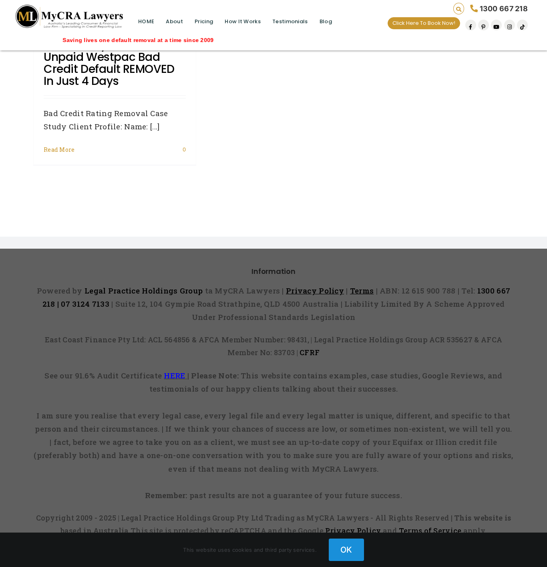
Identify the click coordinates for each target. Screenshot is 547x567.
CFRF (310, 352)
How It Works (242, 21)
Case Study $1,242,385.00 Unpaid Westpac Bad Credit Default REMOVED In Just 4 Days (112, 63)
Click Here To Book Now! (423, 23)
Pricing (204, 21)
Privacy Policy (353, 530)
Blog (326, 21)
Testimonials (290, 21)
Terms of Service (430, 530)
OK (346, 550)
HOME (146, 21)
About (174, 21)
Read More (59, 149)
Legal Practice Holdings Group (144, 291)
